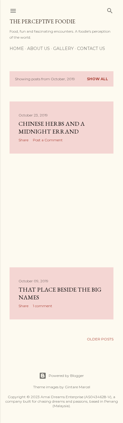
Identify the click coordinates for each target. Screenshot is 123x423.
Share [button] (23, 140)
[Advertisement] (61, 210)
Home (17, 48)
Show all (97, 79)
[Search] (109, 9)
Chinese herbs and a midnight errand (52, 127)
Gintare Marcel (77, 387)
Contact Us (91, 48)
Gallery (63, 48)
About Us (38, 48)
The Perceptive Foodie (42, 21)
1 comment (42, 306)
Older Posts (100, 339)
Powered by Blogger (66, 375)
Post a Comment (48, 140)
